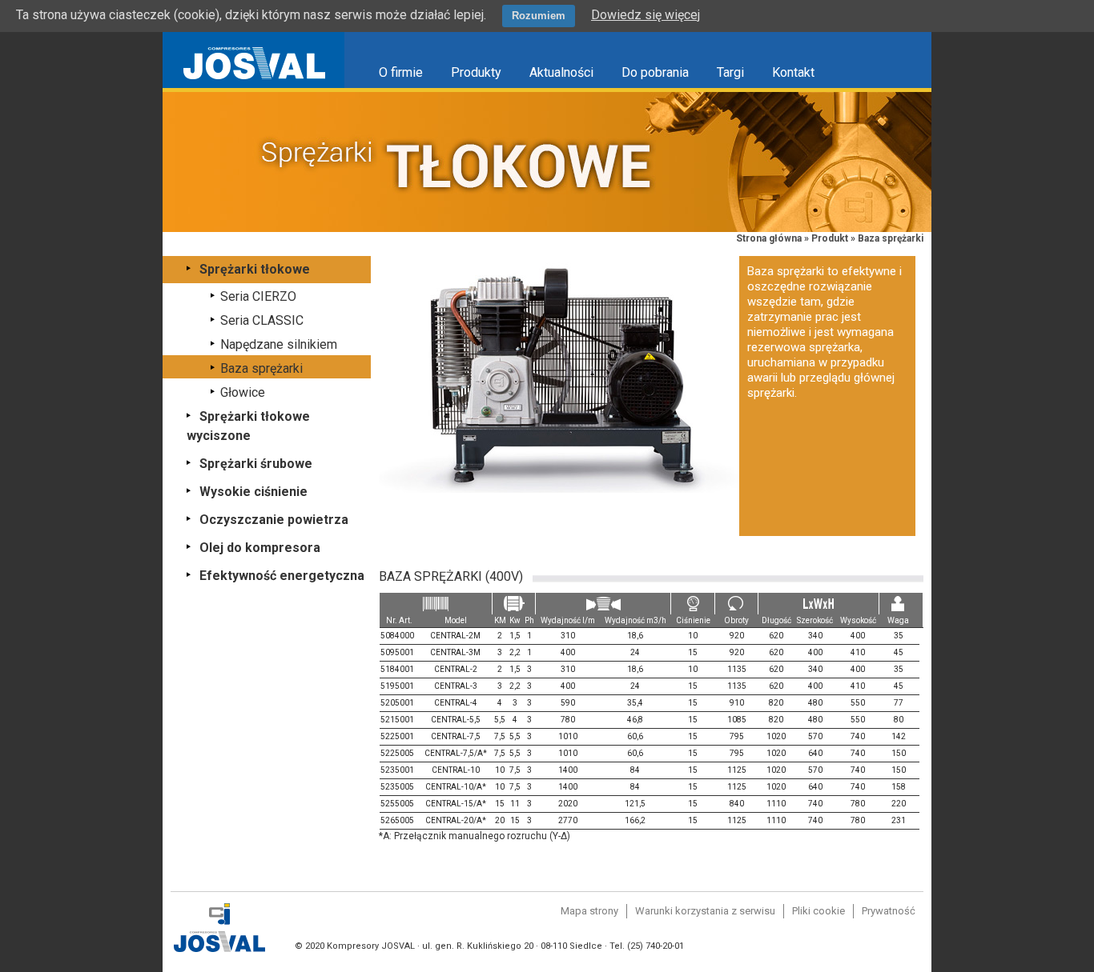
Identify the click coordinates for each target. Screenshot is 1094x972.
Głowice (242, 392)
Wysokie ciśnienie (253, 491)
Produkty (476, 72)
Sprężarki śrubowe (255, 463)
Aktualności (561, 72)
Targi (730, 72)
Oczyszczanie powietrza (273, 519)
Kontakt (793, 72)
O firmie (401, 72)
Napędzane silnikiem (278, 344)
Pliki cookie (818, 911)
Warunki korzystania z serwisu (705, 911)
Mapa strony (589, 911)
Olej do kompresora (259, 547)
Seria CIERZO (258, 296)
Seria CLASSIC (262, 320)
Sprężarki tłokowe (254, 269)
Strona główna (769, 238)
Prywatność (888, 911)
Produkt (829, 238)
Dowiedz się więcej (645, 14)
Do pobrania (655, 72)
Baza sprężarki (261, 368)
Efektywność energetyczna (281, 575)
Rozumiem (538, 16)
